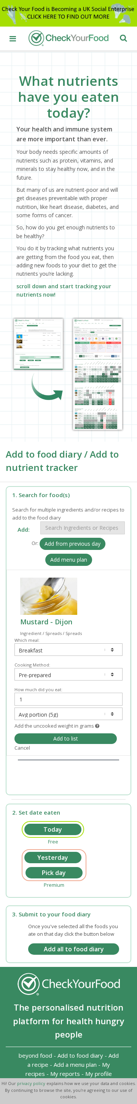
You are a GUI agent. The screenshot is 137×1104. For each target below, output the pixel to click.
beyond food (35, 1055)
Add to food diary (80, 1055)
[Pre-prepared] (68, 674)
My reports (65, 1073)
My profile (98, 1073)
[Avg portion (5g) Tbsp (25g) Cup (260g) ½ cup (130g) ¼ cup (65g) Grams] (68, 714)
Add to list (65, 738)
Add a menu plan (75, 1064)
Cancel (22, 747)
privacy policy (31, 1083)
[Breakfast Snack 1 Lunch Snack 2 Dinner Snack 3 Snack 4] (68, 649)
